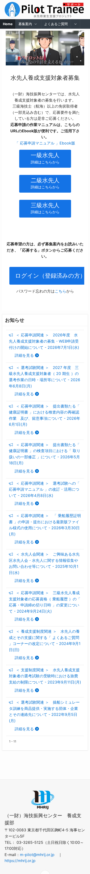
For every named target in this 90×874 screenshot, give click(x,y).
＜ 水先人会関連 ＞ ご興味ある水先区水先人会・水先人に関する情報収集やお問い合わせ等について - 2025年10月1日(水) (44, 567)
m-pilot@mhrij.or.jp (37, 854)
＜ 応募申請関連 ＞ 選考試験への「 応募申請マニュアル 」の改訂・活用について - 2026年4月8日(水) (44, 493)
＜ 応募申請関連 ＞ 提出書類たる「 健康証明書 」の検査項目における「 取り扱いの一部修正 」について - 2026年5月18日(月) (44, 457)
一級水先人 (45, 158)
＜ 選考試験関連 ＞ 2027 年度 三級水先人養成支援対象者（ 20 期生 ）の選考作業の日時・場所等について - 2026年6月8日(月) (44, 380)
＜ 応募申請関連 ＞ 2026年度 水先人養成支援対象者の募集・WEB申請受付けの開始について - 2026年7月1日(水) (44, 345)
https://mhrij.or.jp (20, 860)
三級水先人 (45, 208)
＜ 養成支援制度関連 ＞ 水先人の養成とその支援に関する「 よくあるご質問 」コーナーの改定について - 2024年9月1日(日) (44, 644)
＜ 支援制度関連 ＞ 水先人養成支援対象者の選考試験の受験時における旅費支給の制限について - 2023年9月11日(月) (45, 680)
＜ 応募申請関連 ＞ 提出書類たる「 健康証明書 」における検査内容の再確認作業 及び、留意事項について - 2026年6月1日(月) (44, 419)
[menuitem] (75, 24)
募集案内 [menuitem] (25, 24)
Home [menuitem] (7, 24)
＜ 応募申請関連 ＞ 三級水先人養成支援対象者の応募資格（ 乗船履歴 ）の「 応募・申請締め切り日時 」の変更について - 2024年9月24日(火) (44, 605)
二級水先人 (45, 183)
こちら (60, 291)
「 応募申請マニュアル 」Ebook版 (45, 143)
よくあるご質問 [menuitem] (56, 24)
